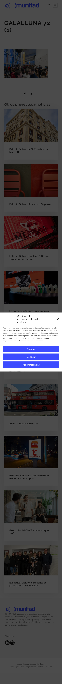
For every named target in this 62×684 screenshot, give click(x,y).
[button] (57, 319)
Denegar (31, 356)
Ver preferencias (31, 364)
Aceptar (31, 349)
